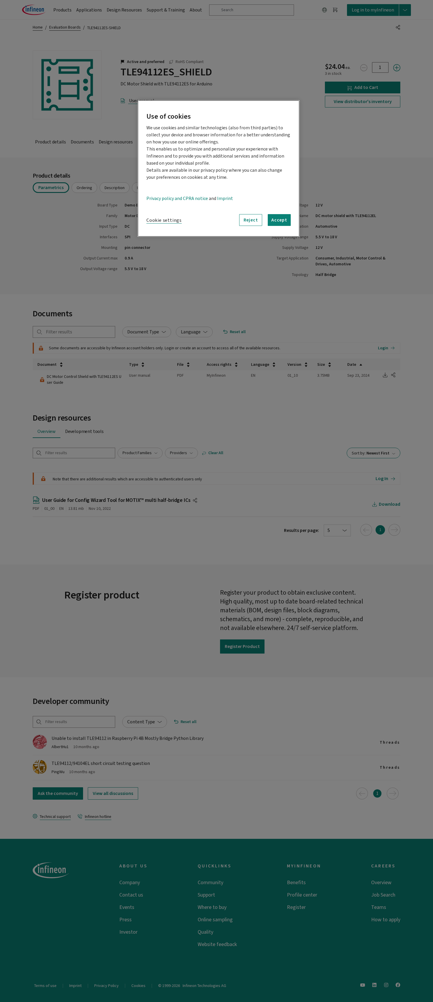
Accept (279, 220)
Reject (251, 220)
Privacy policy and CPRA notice (177, 198)
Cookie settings (164, 220)
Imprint (225, 198)
